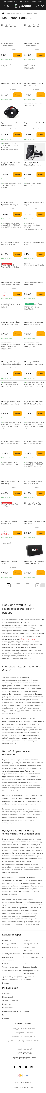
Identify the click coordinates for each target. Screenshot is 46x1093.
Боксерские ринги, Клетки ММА (31, 971)
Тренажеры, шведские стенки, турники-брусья (12, 978)
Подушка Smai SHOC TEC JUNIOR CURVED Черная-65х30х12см (10, 165)
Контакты (6, 1004)
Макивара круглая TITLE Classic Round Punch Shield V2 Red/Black (33, 324)
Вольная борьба (30, 967)
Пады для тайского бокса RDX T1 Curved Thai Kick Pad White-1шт (33, 444)
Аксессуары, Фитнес (11, 954)
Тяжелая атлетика (10, 967)
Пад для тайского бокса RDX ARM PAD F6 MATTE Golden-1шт (10, 244)
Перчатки (6, 940)
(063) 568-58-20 (9, 1)
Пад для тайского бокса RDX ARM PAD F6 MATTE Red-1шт (33, 483)
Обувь (25, 963)
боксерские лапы (28, 639)
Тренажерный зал (31, 954)
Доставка (6, 993)
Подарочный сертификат (28, 978)
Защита (26, 940)
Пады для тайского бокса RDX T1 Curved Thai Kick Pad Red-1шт (33, 404)
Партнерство (8, 1008)
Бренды (5, 983)
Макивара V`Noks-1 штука (11, 83)
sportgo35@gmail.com (24, 1058)
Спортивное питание (11, 970)
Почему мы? (7, 997)
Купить (17, 55)
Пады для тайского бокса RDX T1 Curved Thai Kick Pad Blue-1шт (10, 444)
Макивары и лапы (10, 947)
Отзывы (13, 49)
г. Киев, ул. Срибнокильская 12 (23, 1029)
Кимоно (5, 963)
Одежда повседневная (33, 957)
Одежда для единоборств (8, 958)
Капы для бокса (9, 944)
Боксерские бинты (31, 944)
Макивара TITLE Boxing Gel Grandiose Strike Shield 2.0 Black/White (11, 364)
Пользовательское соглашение (15, 1011)
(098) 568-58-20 (24, 1053)
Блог (4, 1015)
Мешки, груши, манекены (29, 948)
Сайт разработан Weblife (23, 1088)
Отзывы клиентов (10, 1000)
